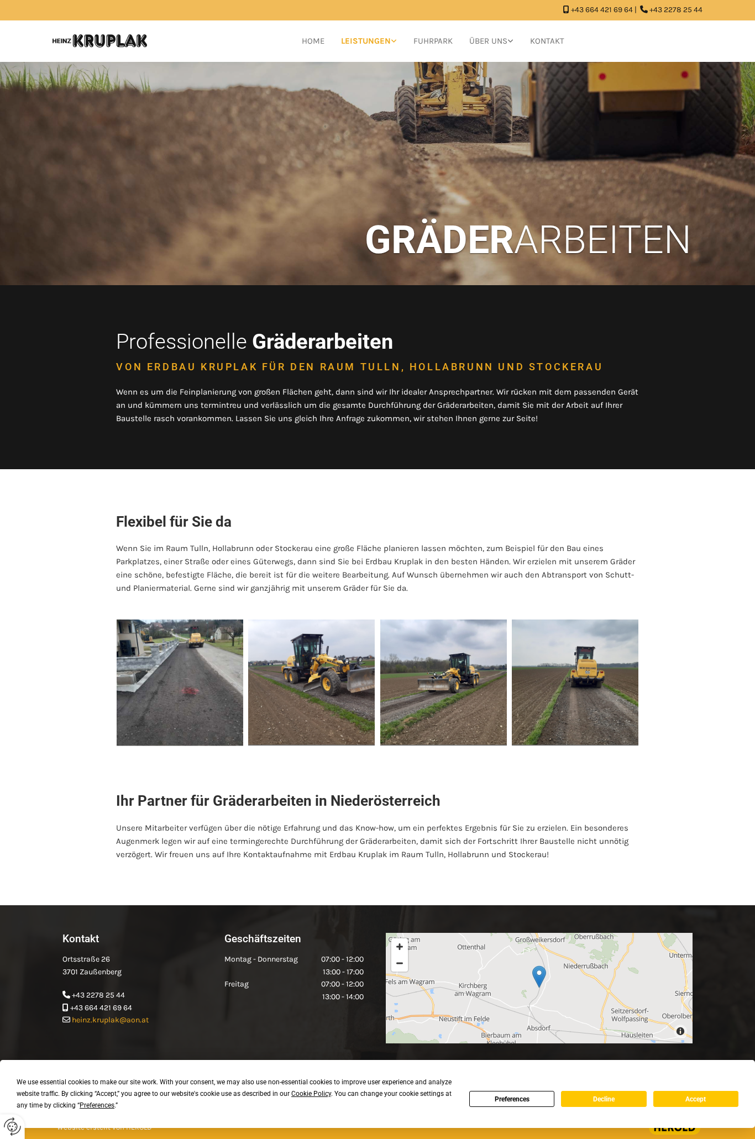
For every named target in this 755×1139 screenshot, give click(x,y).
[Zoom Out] (399, 963)
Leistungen (366, 41)
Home (313, 41)
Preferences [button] (97, 1105)
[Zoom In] (399, 946)
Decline (604, 1099)
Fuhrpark (433, 41)
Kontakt (547, 41)
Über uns (488, 41)
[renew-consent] (12, 1126)
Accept (695, 1099)
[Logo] (100, 41)
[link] (369, 41)
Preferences (512, 1099)
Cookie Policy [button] (311, 1094)
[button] (539, 976)
